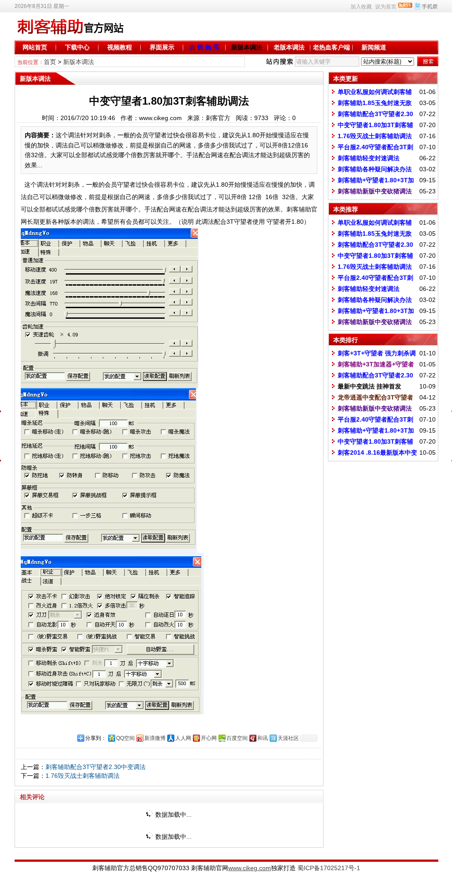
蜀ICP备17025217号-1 (329, 867)
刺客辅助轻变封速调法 (368, 158)
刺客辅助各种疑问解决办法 (375, 169)
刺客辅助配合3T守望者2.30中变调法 (95, 766)
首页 (50, 61)
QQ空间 (125, 738)
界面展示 (162, 47)
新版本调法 (246, 47)
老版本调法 (289, 47)
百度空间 (237, 738)
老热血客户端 (331, 47)
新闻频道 (374, 47)
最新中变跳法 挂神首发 (369, 386)
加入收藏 (361, 7)
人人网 (183, 738)
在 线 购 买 (204, 47)
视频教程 (119, 47)
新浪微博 (155, 738)
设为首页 (385, 7)
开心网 (209, 738)
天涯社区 (288, 738)
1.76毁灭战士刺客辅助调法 (82, 775)
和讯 (262, 738)
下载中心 (77, 47)
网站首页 (35, 47)
